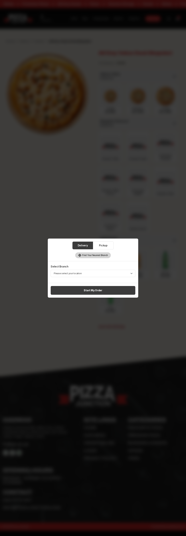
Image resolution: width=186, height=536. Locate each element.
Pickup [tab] (103, 245)
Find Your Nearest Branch (94, 255)
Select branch (59, 266)
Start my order (93, 290)
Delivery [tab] (83, 245)
